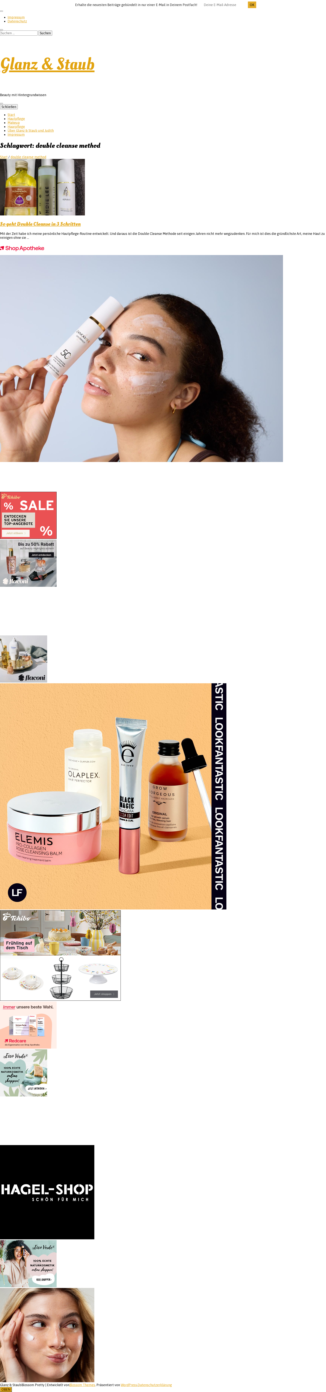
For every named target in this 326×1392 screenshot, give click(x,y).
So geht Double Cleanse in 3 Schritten (40, 224)
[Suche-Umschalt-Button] (1, 29)
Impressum (16, 17)
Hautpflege (16, 119)
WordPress (129, 1385)
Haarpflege (16, 127)
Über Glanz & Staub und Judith (31, 131)
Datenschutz (17, 21)
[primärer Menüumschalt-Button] (1, 103)
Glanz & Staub (47, 64)
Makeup (14, 123)
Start (11, 115)
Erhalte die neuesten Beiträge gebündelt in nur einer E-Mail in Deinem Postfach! (136, 5)
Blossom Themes (82, 1385)
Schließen (9, 107)
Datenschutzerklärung (155, 1385)
